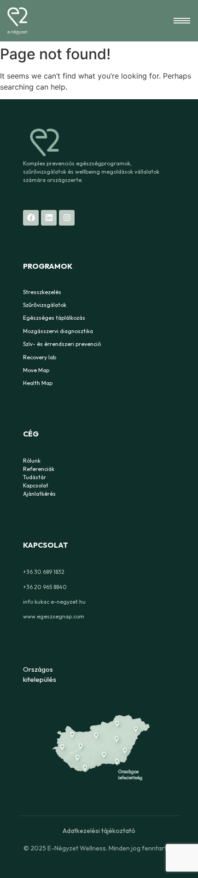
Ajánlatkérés (39, 493)
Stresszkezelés (42, 292)
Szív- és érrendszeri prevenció (62, 343)
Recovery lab (39, 357)
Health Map (37, 383)
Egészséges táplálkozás (54, 317)
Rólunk (32, 460)
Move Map (36, 370)
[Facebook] (31, 218)
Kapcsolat (35, 485)
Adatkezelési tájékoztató (99, 831)
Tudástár (34, 477)
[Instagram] (67, 218)
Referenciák (38, 468)
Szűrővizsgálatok (44, 304)
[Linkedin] (49, 218)
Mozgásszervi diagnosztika (58, 331)
